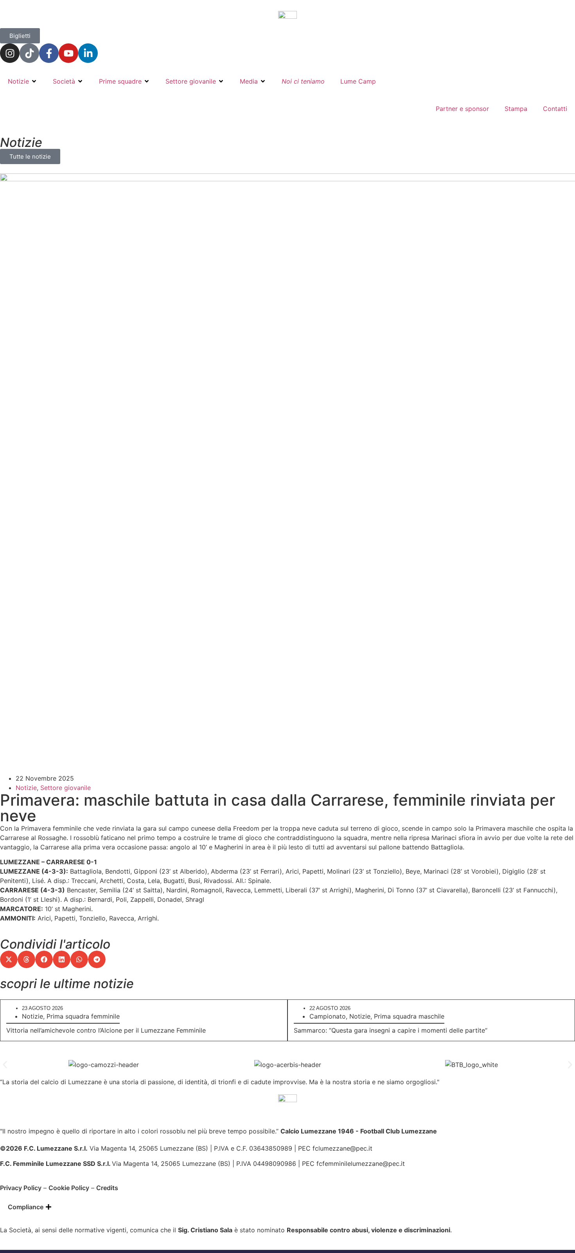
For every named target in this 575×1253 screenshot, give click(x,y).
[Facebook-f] (49, 53)
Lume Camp (358, 81)
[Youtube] (68, 53)
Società (64, 81)
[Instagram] (10, 53)
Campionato (327, 1016)
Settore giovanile (190, 81)
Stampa (516, 109)
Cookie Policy (69, 1188)
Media (249, 81)
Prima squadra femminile (83, 1016)
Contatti (555, 109)
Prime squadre (120, 81)
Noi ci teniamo (303, 81)
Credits (107, 1188)
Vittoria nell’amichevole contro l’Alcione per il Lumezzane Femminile (106, 1030)
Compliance (25, 1207)
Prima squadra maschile (409, 1016)
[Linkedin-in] (88, 53)
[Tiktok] (29, 53)
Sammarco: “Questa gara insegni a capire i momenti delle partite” (390, 1030)
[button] (9, 959)
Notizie (18, 81)
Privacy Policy (20, 1188)
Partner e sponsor (462, 109)
